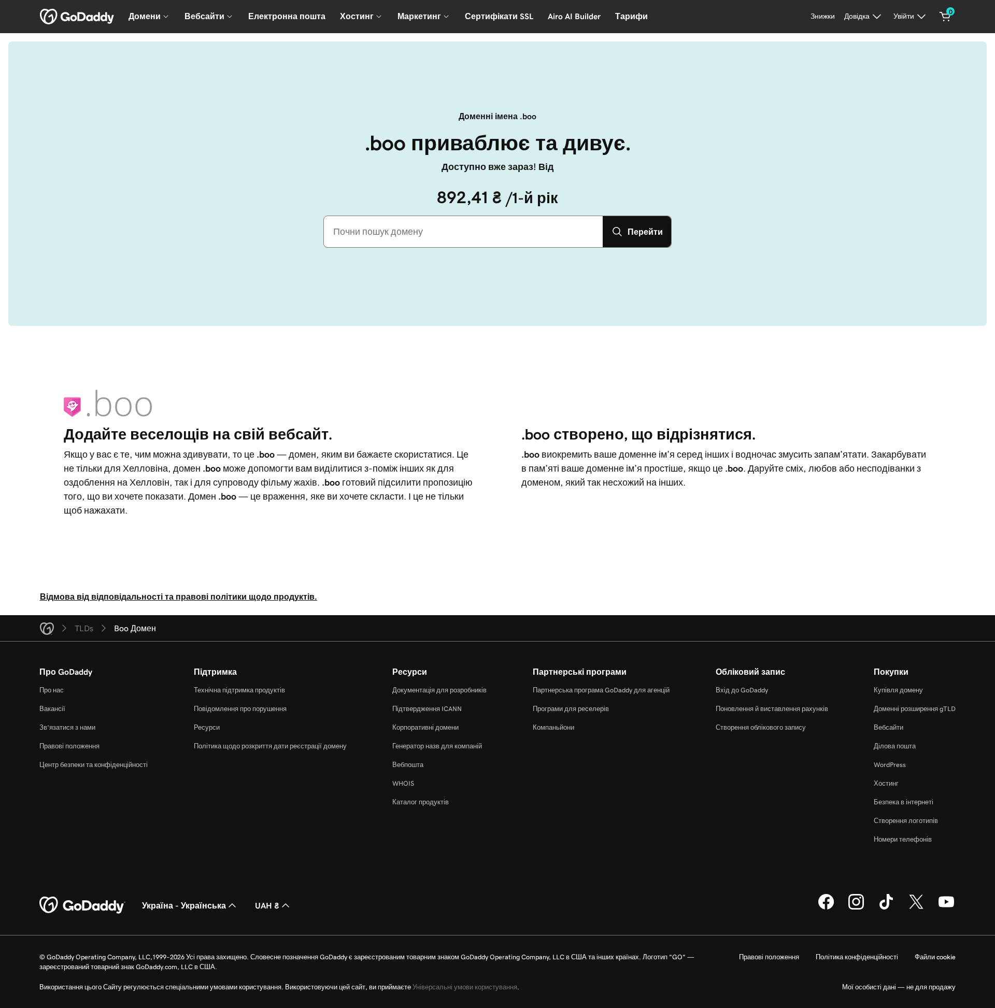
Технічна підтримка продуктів (239, 690)
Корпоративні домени (425, 727)
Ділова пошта (895, 746)
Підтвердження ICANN (427, 708)
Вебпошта (407, 764)
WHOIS (403, 783)
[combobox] (463, 231)
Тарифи (631, 16)
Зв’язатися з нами (67, 727)
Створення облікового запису (761, 727)
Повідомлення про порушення (240, 708)
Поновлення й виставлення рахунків (772, 708)
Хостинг (886, 783)
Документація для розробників (439, 690)
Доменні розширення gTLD (915, 708)
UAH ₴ (267, 905)
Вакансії (52, 708)
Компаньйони (553, 727)
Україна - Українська (184, 905)
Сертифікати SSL (499, 16)
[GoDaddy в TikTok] (886, 908)
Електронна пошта (286, 16)
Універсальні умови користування (465, 987)
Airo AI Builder (574, 16)
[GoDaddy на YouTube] (946, 908)
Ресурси (207, 727)
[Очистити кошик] (945, 16)
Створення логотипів (906, 820)
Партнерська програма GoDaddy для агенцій (601, 690)
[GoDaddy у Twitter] (916, 908)
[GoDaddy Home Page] (82, 905)
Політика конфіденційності (857, 957)
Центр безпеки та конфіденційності (93, 764)
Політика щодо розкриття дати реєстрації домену (270, 746)
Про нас (51, 690)
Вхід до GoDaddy (742, 690)
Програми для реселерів (571, 708)
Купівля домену (898, 690)
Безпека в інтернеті (903, 802)
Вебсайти (888, 727)
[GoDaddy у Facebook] (826, 908)
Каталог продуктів (420, 802)
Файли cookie (935, 957)
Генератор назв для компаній (437, 746)
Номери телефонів (903, 839)
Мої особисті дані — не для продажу (899, 987)
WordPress (890, 764)
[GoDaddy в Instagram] (856, 908)
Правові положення (69, 746)
